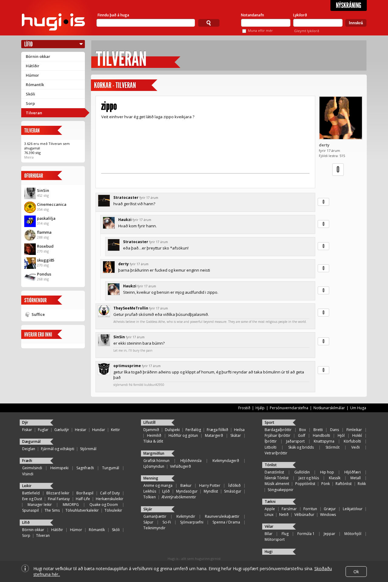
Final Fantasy (59, 498)
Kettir (115, 429)
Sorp (30, 103)
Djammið (151, 429)
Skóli (30, 94)
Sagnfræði (85, 467)
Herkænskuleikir (109, 498)
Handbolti (321, 435)
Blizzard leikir (57, 493)
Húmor (32, 75)
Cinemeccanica (51, 204)
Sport (269, 422)
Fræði (27, 460)
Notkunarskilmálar (329, 407)
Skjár (147, 509)
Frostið (244, 407)
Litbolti (270, 447)
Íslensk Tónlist (277, 477)
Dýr (25, 422)
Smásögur (232, 491)
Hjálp (260, 407)
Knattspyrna (324, 441)
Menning (150, 478)
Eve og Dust (32, 498)
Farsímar (289, 508)
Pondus (44, 274)
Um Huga (358, 407)
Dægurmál (31, 441)
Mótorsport (275, 539)
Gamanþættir (154, 516)
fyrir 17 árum (148, 198)
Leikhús (149, 491)
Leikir (27, 485)
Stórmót (333, 447)
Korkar (102, 85)
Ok (356, 571)
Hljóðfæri (352, 472)
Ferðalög (193, 429)
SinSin (43, 190)
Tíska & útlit (153, 441)
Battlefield (31, 493)
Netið (284, 514)
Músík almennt (277, 483)
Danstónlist (274, 472)
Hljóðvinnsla (191, 460)
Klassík (334, 477)
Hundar (98, 429)
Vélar (269, 526)
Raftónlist (344, 483)
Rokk (362, 483)
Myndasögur (187, 491)
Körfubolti (352, 441)
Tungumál (110, 467)
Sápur (148, 522)
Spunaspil (30, 510)
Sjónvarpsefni (191, 522)
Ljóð (166, 491)
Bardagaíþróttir (278, 429)
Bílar (269, 533)
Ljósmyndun (153, 466)
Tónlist (271, 464)
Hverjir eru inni (38, 334)
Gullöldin (302, 472)
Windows (328, 514)
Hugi (269, 551)
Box (302, 429)
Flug (285, 533)
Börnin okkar (38, 56)
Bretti (318, 429)
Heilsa (239, 429)
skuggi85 (45, 260)
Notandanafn (252, 15)
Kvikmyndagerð (225, 460)
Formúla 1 (306, 533)
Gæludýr (61, 429)
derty (324, 145)
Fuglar (43, 429)
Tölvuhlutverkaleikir (82, 510)
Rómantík (35, 84)
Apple (270, 508)
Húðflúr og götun (183, 435)
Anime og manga (157, 485)
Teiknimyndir (154, 527)
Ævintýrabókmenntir (179, 497)
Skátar (235, 435)
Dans (334, 429)
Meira (29, 157)
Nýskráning (348, 5)
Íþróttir (271, 441)
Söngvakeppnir (280, 489)
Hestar (80, 429)
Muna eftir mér (260, 30)
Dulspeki (172, 429)
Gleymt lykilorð (306, 30)
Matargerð (214, 435)
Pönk (325, 483)
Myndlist (211, 491)
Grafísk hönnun (156, 460)
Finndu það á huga (113, 15)
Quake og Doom (103, 504)
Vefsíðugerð (180, 466)
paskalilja (46, 218)
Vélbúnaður (304, 514)
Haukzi (125, 219)
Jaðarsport (295, 441)
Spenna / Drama (226, 522)
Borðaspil (84, 493)
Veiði (355, 447)
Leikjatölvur (353, 508)
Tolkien (149, 497)
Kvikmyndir (185, 516)
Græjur (330, 508)
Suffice (38, 314)
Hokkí (357, 435)
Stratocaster (126, 197)
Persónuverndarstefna (289, 407)
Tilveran (34, 112)
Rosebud (45, 246)
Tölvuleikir (113, 510)
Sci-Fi (166, 522)
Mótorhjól (352, 533)
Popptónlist (305, 483)
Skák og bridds (301, 447)
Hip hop (327, 472)
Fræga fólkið (217, 429)
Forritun (310, 508)
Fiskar (27, 429)
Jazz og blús (309, 477)
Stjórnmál (88, 448)
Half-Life (83, 498)
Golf (301, 435)
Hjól (341, 435)
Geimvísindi (32, 467)
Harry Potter (209, 485)
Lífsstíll (149, 422)
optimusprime (127, 365)
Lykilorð (300, 15)
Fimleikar (354, 429)
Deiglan (28, 448)
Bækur (186, 485)
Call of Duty (110, 493)
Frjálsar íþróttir (277, 435)
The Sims (52, 510)
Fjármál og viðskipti (57, 448)
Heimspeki (59, 467)
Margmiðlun (153, 453)
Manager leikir (40, 504)
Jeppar (329, 533)
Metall (355, 477)
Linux (269, 514)
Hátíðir (32, 66)
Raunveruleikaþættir (222, 516)
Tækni (270, 501)
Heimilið (154, 435)
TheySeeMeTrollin (130, 308)
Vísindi (27, 474)
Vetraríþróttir (276, 453)
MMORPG (71, 504)
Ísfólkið (234, 485)
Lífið (28, 44)
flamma (44, 232)
